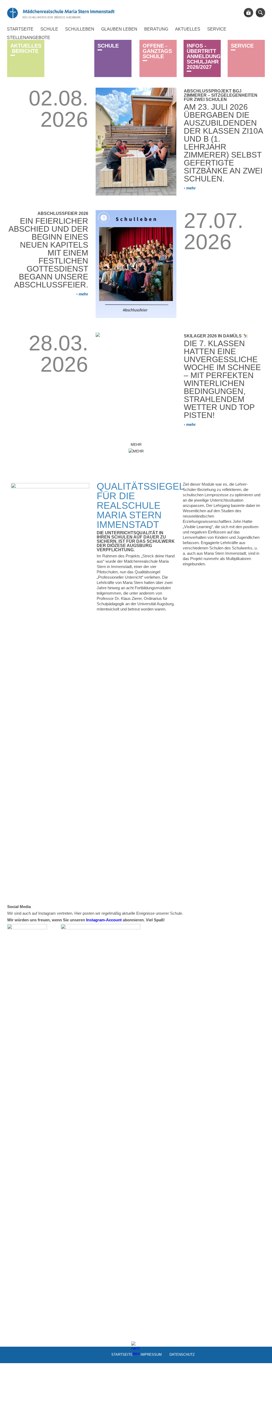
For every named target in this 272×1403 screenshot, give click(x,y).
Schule (49, 29)
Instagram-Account (104, 920)
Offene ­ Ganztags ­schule (157, 51)
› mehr (190, 188)
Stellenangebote (28, 37)
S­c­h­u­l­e (108, 46)
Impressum (151, 1354)
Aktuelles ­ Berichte (25, 48)
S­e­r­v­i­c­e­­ (242, 46)
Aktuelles (187, 29)
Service (216, 29)
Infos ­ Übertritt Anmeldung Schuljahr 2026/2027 (204, 56)
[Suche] (260, 12)
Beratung (156, 29)
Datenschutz (182, 1354)
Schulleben (79, 29)
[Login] (248, 12)
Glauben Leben (119, 29)
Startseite (20, 29)
